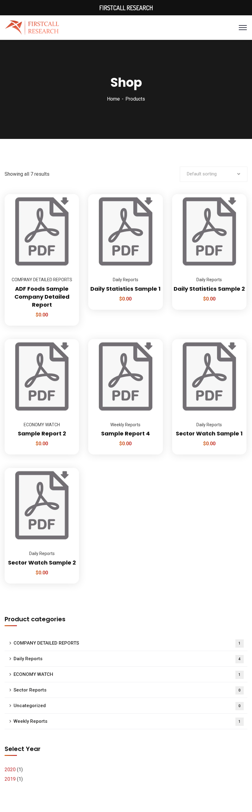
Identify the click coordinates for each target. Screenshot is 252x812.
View (67, 194)
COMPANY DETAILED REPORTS (42, 279)
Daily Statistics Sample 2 (209, 289)
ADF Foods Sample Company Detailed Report (41, 296)
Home (113, 99)
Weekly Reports (125, 424)
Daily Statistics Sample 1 (125, 289)
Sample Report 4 (125, 433)
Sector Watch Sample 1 (209, 433)
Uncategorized (127, 705)
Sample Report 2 (42, 433)
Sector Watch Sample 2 (42, 562)
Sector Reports (127, 690)
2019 (10, 779)
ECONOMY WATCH (42, 424)
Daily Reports (125, 279)
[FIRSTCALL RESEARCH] (32, 27)
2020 (10, 769)
